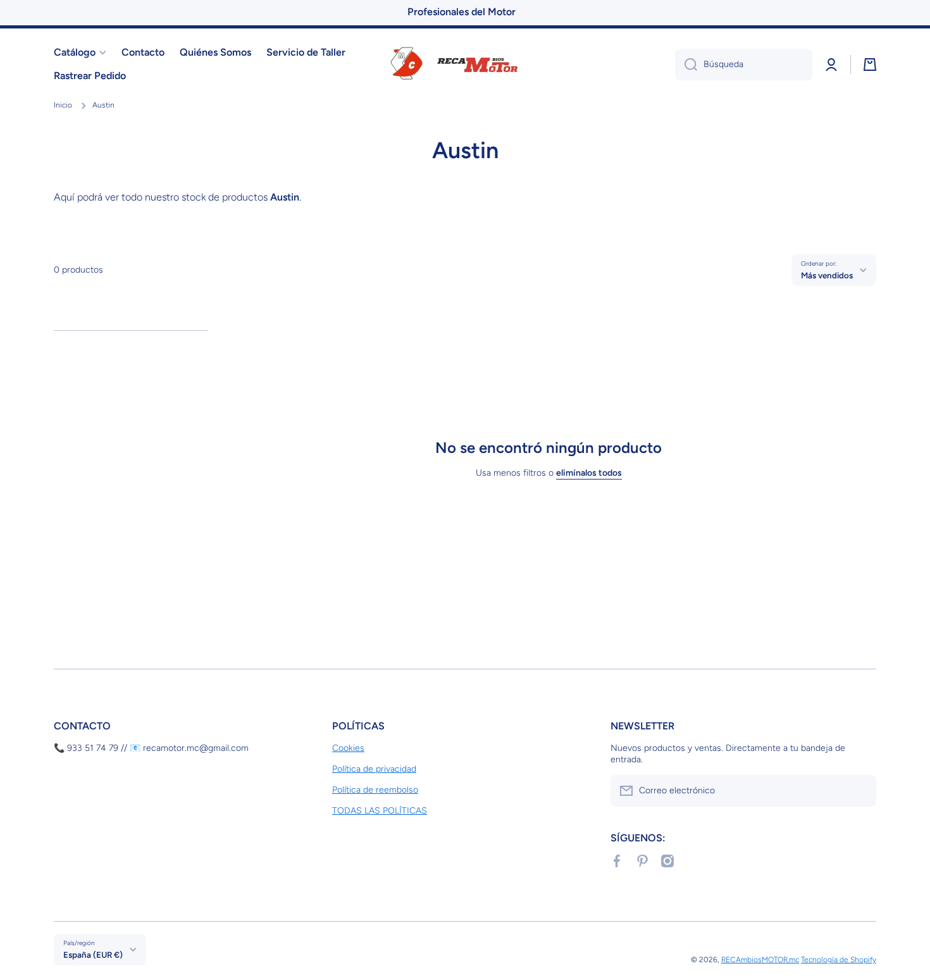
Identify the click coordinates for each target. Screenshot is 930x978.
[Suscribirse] (860, 791)
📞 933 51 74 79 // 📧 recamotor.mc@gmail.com (151, 748)
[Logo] (465, 64)
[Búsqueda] (686, 64)
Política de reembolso (375, 789)
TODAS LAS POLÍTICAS (379, 810)
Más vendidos (827, 275)
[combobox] (743, 64)
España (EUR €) (93, 955)
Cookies (348, 748)
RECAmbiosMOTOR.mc (760, 959)
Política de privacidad (374, 769)
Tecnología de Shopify (838, 959)
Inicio (63, 105)
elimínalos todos (589, 472)
